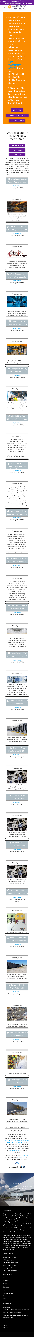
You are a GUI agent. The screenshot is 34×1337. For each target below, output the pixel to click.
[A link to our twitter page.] (18, 1163)
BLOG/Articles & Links (20, 1220)
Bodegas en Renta (17, 120)
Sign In (5, 1325)
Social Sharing (17, 150)
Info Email (25, 1155)
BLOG (4, 1278)
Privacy (5, 1296)
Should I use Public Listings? (17, 116)
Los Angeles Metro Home (10, 1268)
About (4, 1298)
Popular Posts (17, 154)
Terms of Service (8, 1293)
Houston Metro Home (9, 1257)
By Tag (5, 1283)
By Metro (5, 1280)
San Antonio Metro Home (10, 1262)
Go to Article (17, 186)
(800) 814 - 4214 (13, 1150)
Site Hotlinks (17, 146)
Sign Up (5, 1327)
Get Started (17, 110)
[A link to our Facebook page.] (16, 1163)
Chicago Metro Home (9, 1265)
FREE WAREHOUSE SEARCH (14, 65)
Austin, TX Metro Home (10, 1270)
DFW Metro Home (8, 1260)
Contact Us (20, 1157)
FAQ (4, 1290)
